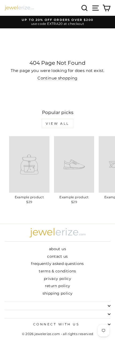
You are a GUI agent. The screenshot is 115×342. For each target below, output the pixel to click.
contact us (57, 256)
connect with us (56, 324)
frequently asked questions (57, 263)
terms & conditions (57, 271)
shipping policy (58, 293)
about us (57, 249)
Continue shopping (57, 78)
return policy (57, 286)
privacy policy (57, 278)
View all (57, 123)
